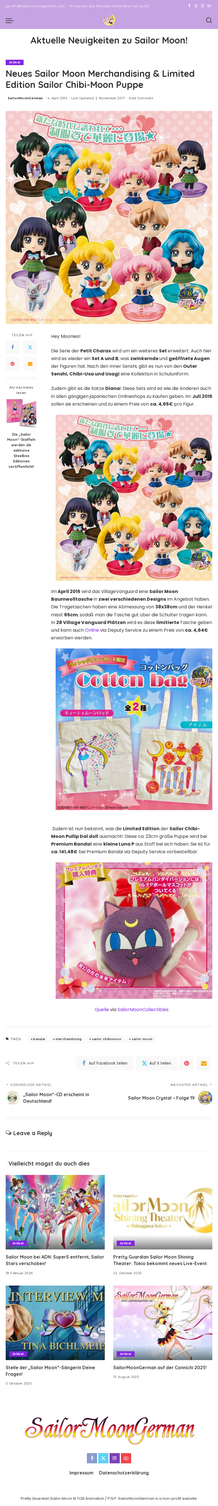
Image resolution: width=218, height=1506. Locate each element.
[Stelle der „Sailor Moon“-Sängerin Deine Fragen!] (55, 1323)
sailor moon (142, 1039)
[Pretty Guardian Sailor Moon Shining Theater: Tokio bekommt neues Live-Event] (162, 1212)
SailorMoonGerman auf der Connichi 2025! (160, 1367)
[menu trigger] (11, 20)
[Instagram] (202, 6)
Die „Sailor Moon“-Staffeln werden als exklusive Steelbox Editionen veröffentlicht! (21, 450)
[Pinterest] (12, 364)
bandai (39, 1039)
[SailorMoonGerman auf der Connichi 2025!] (162, 1323)
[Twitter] (196, 6)
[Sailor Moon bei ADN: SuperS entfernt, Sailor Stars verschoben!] (55, 1212)
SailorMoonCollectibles (143, 1009)
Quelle (102, 1009)
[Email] (30, 364)
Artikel (14, 62)
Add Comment (141, 98)
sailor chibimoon (106, 1039)
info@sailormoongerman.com (38, 6)
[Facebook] (189, 6)
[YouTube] (209, 6)
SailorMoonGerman (25, 98)
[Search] (209, 20)
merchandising (68, 1039)
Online (92, 630)
